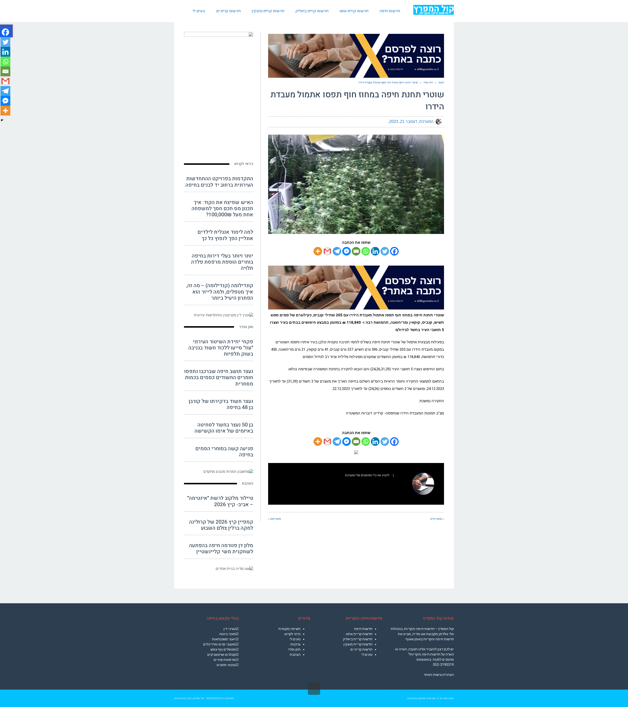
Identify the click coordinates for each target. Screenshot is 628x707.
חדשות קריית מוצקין (357, 644)
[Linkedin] (375, 251)
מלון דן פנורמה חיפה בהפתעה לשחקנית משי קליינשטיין (221, 548)
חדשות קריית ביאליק (357, 639)
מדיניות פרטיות (182, 698)
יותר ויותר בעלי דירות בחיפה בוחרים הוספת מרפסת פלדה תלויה (222, 262)
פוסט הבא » (274, 518)
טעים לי (366, 654)
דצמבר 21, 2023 (403, 121)
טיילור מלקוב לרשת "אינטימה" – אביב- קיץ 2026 (220, 501)
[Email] (356, 251)
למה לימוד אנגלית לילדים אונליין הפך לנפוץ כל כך (225, 235)
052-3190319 (443, 665)
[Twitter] (384, 251)
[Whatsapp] (365, 251)
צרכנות (295, 644)
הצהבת (247, 483)
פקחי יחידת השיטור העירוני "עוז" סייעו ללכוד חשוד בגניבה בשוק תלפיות (220, 348)
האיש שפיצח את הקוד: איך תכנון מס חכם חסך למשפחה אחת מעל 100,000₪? (222, 209)
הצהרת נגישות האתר (439, 675)
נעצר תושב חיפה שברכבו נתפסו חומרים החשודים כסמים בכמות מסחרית (218, 377)
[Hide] (2, 120)
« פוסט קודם (437, 518)
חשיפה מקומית (289, 629)
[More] (318, 251)
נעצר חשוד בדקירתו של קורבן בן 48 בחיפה (221, 404)
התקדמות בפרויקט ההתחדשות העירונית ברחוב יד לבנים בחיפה (219, 182)
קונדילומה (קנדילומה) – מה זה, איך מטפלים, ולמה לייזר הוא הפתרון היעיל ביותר (219, 292)
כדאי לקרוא (243, 164)
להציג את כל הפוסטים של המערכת (367, 475)
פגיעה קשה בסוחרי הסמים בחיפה (224, 452)
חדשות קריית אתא (359, 634)
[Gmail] (327, 251)
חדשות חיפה (363, 629)
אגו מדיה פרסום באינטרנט (421, 698)
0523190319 (212, 698)
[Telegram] (337, 251)
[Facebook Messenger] (346, 251)
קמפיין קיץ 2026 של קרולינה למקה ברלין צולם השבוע (221, 525)
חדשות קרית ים (361, 649)
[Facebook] (394, 251)
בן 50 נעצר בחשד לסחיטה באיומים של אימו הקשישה (224, 428)
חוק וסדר (246, 327)
